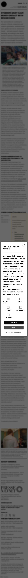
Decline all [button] (14, 327)
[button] (14, 332)
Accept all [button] (14, 322)
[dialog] (14, 289)
